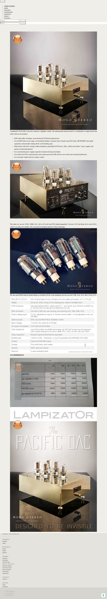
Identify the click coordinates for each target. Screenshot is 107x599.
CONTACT (7, 18)
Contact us (5, 579)
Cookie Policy (6, 573)
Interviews (5, 552)
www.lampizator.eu (17, 355)
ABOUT (6, 16)
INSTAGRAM (11, 591)
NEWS (6, 8)
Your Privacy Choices (7, 567)
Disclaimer (5, 541)
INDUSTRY (7, 14)
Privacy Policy (6, 571)
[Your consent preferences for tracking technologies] (103, 595)
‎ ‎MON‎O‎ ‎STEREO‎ (9, 6)
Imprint (4, 543)
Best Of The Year (6, 562)
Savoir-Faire (5, 586)
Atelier (4, 584)
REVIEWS (7, 10)
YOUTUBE (10, 595)
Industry (4, 550)
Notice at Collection (7, 569)
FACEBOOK (10, 593)
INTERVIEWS (8, 12)
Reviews (4, 548)
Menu (2, 1)
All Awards (5, 558)
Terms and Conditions (7, 565)
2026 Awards (5, 560)
